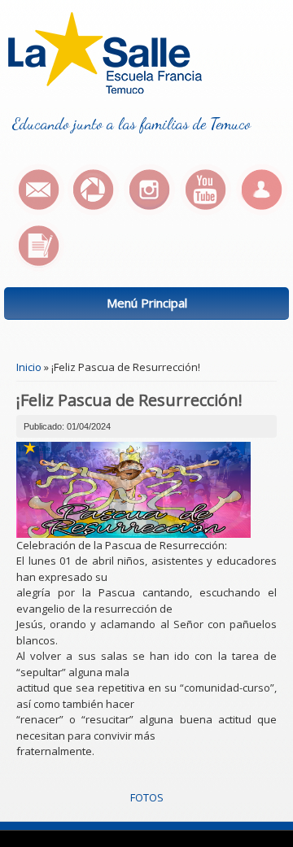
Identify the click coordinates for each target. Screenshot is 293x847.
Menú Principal (147, 303)
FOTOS (147, 797)
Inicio (29, 367)
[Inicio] (105, 89)
